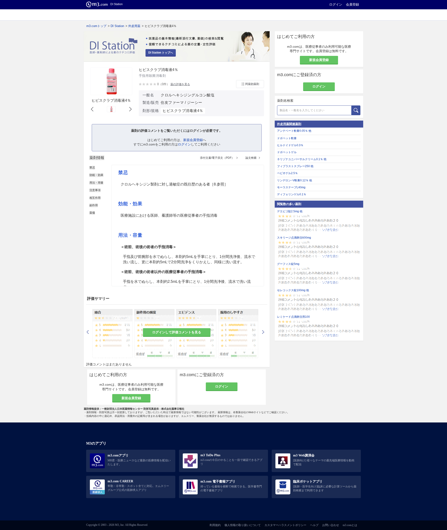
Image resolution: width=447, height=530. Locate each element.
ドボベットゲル (287, 152)
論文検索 (251, 157)
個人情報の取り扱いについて (242, 525)
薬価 (92, 212)
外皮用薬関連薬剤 (289, 124)
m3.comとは (350, 525)
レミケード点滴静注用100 (293, 316)
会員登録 (352, 4)
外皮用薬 (134, 26)
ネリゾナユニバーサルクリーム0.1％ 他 (301, 159)
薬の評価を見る (180, 84)
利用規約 (215, 525)
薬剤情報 (96, 158)
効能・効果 (96, 175)
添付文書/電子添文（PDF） (217, 157)
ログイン (335, 4)
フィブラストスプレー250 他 (295, 166)
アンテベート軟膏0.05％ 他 (294, 130)
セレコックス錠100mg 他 (293, 290)
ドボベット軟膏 (287, 138)
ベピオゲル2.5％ (287, 173)
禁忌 (92, 167)
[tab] (96, 157)
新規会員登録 (193, 140)
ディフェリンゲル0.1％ (291, 194)
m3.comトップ (96, 26)
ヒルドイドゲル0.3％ (290, 145)
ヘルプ (314, 525)
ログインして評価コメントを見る (176, 332)
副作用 (93, 205)
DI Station (117, 26)
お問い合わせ (330, 525)
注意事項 (95, 190)
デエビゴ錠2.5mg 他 (289, 211)
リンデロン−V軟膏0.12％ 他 (294, 180)
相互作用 (95, 197)
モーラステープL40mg (291, 187)
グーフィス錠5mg (288, 264)
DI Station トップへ (160, 52)
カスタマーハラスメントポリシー (285, 525)
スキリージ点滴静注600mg (294, 237)
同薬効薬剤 (252, 84)
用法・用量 (96, 182)
